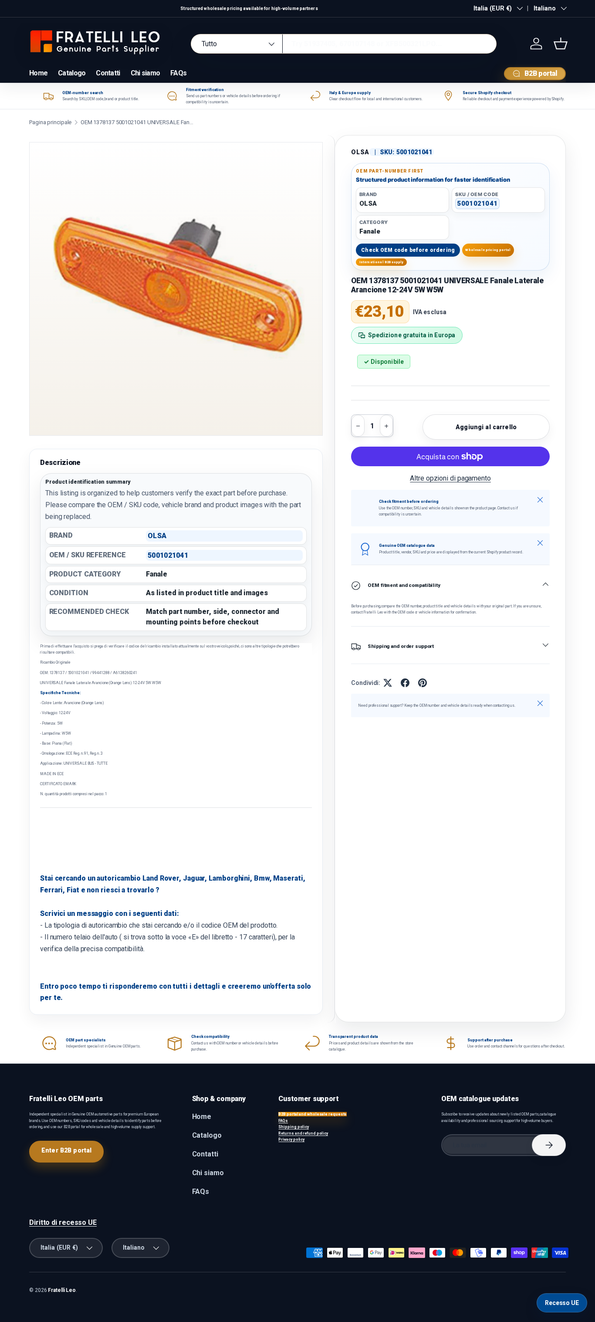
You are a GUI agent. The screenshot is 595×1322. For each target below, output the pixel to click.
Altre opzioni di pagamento (450, 479)
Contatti (108, 73)
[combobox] (343, 43)
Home (38, 73)
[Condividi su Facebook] (405, 683)
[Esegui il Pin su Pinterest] (422, 683)
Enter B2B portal (66, 1150)
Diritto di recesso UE (63, 1222)
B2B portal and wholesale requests (312, 1114)
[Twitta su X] (387, 683)
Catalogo (71, 73)
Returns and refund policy (303, 1133)
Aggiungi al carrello (486, 427)
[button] (560, 43)
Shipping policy (293, 1127)
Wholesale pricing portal (487, 250)
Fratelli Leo (62, 1290)
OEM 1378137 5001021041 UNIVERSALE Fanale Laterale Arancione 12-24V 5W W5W (137, 122)
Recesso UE (562, 1302)
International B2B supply (381, 262)
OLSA (360, 152)
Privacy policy (291, 1139)
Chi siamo (145, 73)
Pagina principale (50, 122)
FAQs (178, 73)
